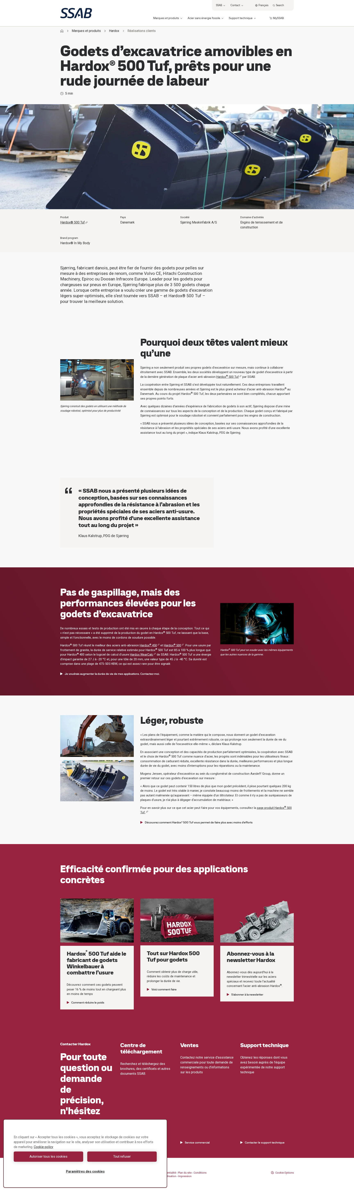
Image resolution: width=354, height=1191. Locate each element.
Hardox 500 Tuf (227, 377)
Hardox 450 (148, 645)
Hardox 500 (172, 645)
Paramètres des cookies (85, 1171)
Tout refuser (122, 1156)
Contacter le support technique (265, 1142)
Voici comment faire (164, 989)
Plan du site (185, 1172)
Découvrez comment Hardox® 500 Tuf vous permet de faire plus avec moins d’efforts (199, 822)
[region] (85, 1153)
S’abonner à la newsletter (247, 994)
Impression (185, 1176)
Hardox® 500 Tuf (72, 222)
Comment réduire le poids (87, 1002)
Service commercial (197, 1142)
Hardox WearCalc (141, 654)
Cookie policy (43, 1147)
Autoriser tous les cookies (48, 1156)
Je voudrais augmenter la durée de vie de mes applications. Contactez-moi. (112, 674)
